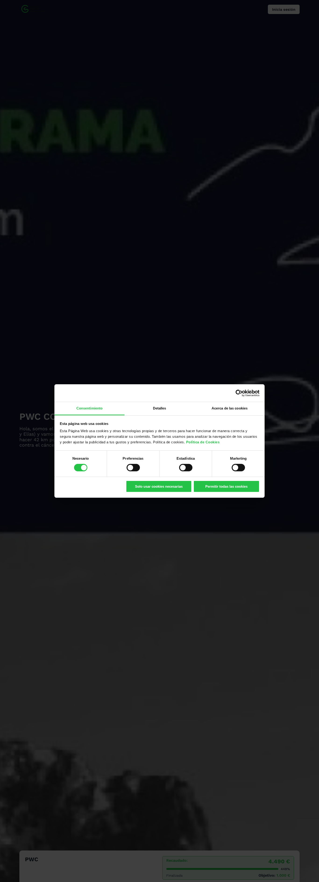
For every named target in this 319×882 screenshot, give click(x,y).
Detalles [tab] (159, 408)
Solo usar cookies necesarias (159, 486)
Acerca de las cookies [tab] (230, 408)
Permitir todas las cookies (226, 486)
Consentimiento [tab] (89, 408)
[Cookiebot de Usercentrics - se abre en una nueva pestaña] (239, 392)
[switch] (133, 467)
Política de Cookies (203, 442)
